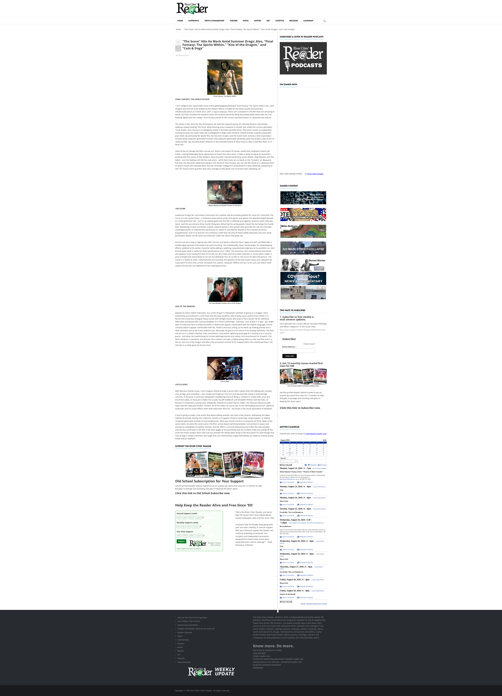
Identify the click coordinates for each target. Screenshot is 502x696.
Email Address (289, 347)
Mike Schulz (183, 55)
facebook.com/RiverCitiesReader (267, 665)
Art (268, 20)
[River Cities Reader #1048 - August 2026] (303, 129)
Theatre (233, 20)
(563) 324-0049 (259, 653)
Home (180, 20)
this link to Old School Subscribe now (205, 493)
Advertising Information (188, 625)
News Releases (184, 662)
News (180, 636)
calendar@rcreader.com (316, 433)
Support (181, 541)
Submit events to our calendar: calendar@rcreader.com (277, 662)
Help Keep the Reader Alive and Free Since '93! (214, 505)
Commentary (183, 640)
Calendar (308, 20)
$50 (185, 517)
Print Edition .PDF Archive (189, 621)
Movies (257, 20)
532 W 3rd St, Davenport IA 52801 (267, 650)
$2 (178, 526)
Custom (198, 517)
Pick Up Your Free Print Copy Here (192, 617)
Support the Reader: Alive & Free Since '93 (196, 628)
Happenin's (193, 20)
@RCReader (258, 667)
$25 (179, 517)
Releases (293, 20)
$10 (189, 526)
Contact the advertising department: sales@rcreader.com (278, 659)
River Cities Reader (315, 174)
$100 (191, 517)
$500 (191, 535)
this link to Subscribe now (303, 408)
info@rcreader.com (261, 656)
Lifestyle (279, 20)
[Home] (192, 9)
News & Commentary (214, 20)
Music (246, 20)
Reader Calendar (185, 632)
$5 (183, 526)
